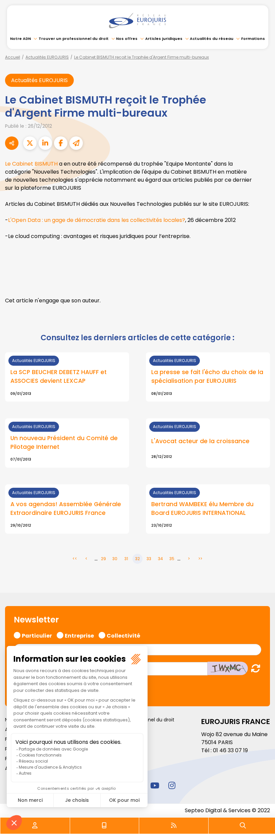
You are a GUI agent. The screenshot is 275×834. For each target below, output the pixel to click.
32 (137, 558)
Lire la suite (67, 377)
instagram (172, 785)
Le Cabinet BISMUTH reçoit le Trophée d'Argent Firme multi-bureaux (141, 57)
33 (149, 558)
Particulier (37, 635)
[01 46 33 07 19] (104, 825)
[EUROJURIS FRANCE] (137, 20)
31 (126, 558)
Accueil (12, 57)
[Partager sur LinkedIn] (45, 143)
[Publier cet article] (30, 143)
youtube (155, 785)
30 (114, 558)
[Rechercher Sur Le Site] (242, 825)
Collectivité (123, 635)
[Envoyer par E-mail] (76, 143)
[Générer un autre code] (254, 668)
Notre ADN (20, 38)
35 (171, 558)
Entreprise (79, 635)
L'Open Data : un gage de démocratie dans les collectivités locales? (96, 220)
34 (160, 558)
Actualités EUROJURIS (47, 57)
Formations (253, 38)
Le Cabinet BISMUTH (32, 164)
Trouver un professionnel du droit (74, 38)
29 (103, 558)
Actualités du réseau (211, 38)
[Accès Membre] (35, 825)
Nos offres (127, 38)
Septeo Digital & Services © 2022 (227, 810)
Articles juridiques (163, 38)
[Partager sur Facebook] (60, 143)
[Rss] (173, 825)
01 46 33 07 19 (230, 750)
